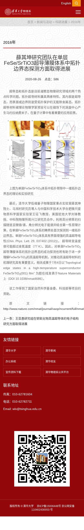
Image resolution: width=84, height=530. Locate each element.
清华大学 (11, 350)
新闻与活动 (44, 22)
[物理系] (17, 11)
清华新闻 (50, 350)
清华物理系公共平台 (57, 372)
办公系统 (11, 361)
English (66, 3)
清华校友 (50, 361)
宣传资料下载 (13, 372)
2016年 (76, 22)
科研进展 (61, 22)
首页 (30, 22)
